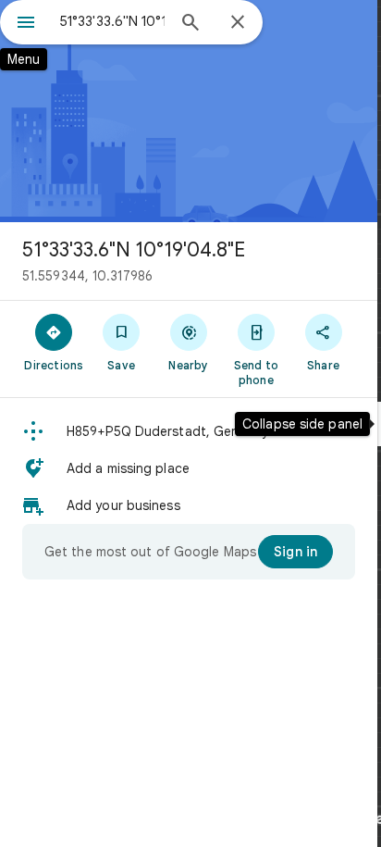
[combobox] (112, 21)
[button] (188, 431)
